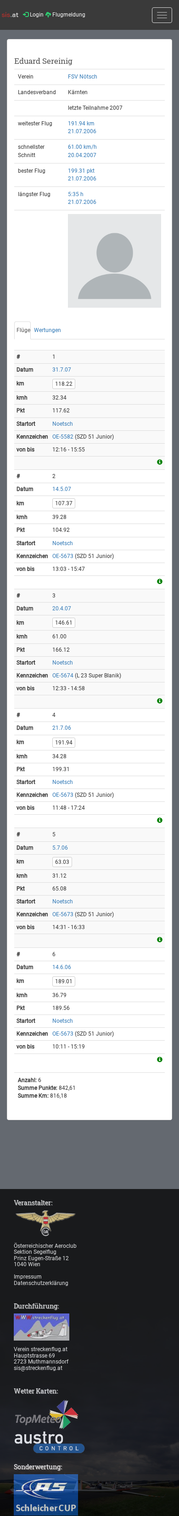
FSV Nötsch (82, 76)
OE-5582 (62, 437)
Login (36, 14)
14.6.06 (61, 967)
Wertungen (47, 330)
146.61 (64, 623)
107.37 (64, 503)
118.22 (64, 384)
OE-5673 (62, 556)
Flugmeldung (68, 14)
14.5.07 (61, 489)
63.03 (62, 862)
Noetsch (62, 424)
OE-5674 (62, 675)
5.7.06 (60, 848)
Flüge (23, 330)
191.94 (64, 742)
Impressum (28, 1277)
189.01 (64, 981)
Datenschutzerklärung (41, 1283)
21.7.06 (61, 728)
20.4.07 (61, 608)
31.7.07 (61, 369)
